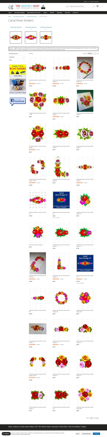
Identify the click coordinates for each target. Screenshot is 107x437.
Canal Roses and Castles (32, 16)
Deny (77, 433)
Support (7, 433)
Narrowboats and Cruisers (18, 16)
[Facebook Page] (18, 105)
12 (38, 83)
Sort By (84, 53)
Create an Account (94, 1)
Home (9, 16)
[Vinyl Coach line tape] (17, 93)
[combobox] (67, 6)
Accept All (96, 433)
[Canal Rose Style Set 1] (16, 37)
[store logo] (26, 7)
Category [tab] (11, 57)
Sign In (85, 1)
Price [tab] (10, 60)
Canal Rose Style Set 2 (31, 28)
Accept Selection (86, 433)
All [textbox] (67, 6)
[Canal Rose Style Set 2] (31, 37)
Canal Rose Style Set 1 (16, 28)
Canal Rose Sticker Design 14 (36, 245)
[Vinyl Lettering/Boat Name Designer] (17, 77)
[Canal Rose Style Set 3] (46, 37)
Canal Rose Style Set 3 (46, 28)
